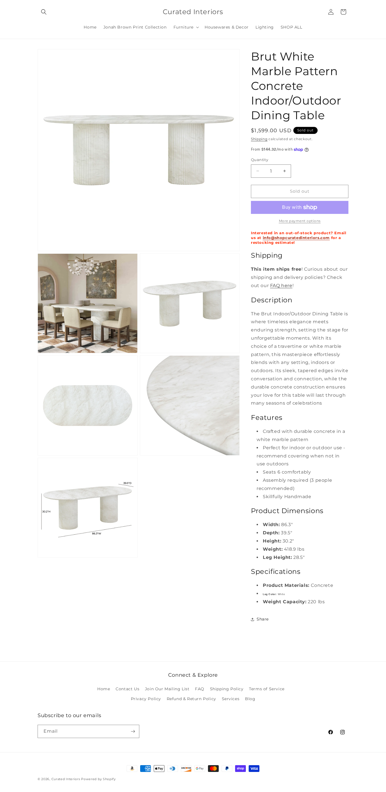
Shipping (259, 139)
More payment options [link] (300, 221)
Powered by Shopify (98, 779)
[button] (44, 12)
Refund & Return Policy (191, 698)
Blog (250, 698)
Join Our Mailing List (167, 688)
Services (231, 698)
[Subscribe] (133, 731)
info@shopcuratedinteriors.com (296, 237)
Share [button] (263, 619)
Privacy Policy (146, 698)
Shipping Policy (227, 688)
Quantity (259, 159)
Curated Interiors (66, 779)
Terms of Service (267, 688)
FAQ (199, 688)
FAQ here (281, 285)
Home (103, 688)
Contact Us (127, 688)
